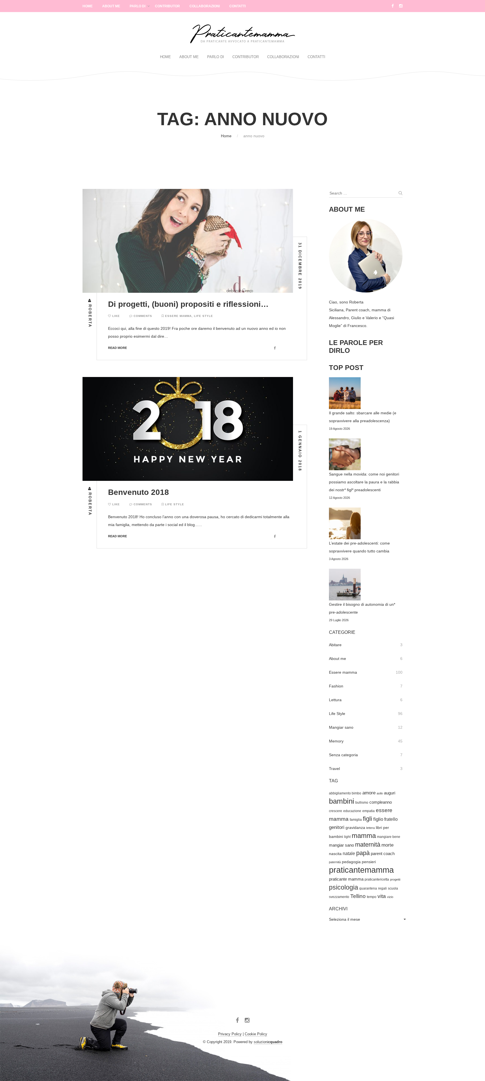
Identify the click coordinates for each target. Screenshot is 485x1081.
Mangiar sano (341, 727)
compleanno (380, 802)
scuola (393, 888)
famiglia (356, 820)
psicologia (343, 887)
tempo (371, 897)
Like (115, 315)
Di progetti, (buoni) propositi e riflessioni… (188, 304)
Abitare (335, 645)
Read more (117, 347)
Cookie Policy (256, 1034)
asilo (380, 793)
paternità (335, 862)
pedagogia (351, 862)
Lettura (335, 700)
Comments (142, 315)
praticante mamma (346, 879)
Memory (336, 741)
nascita (335, 854)
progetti (395, 879)
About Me (111, 6)
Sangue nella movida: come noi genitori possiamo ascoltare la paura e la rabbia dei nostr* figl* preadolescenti (364, 482)
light (347, 837)
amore (369, 793)
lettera (370, 827)
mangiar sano (341, 845)
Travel (334, 768)
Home (88, 6)
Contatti (237, 6)
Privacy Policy (230, 1034)
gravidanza (355, 828)
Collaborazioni (204, 6)
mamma (364, 835)
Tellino (358, 896)
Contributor (167, 6)
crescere (335, 811)
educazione (352, 811)
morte (387, 845)
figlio (378, 819)
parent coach (383, 853)
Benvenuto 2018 (138, 492)
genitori (336, 827)
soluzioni (268, 1042)
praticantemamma (361, 869)
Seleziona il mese (344, 919)
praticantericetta (377, 879)
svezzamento (339, 897)
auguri (389, 793)
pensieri (369, 862)
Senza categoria (343, 755)
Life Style (203, 315)
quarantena (368, 888)
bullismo (361, 803)
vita (382, 896)
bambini (341, 801)
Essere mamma (178, 315)
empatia (368, 811)
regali (382, 888)
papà (363, 852)
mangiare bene (388, 837)
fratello (391, 819)
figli (367, 818)
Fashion (336, 686)
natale (349, 853)
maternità (367, 844)
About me (337, 658)
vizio (390, 897)
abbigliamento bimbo (345, 793)
